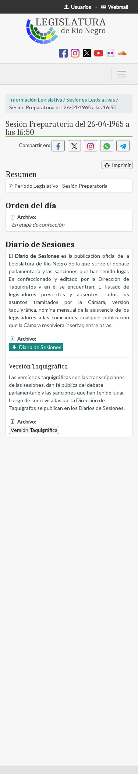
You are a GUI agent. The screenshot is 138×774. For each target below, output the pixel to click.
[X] (88, 52)
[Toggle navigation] (122, 74)
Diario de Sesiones (39, 347)
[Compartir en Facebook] (58, 145)
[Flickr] (112, 52)
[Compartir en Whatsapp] (106, 145)
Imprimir (121, 165)
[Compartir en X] (74, 145)
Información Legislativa (35, 99)
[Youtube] (100, 52)
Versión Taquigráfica (34, 430)
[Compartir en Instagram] (90, 145)
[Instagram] (76, 52)
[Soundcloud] (124, 52)
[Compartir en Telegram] (123, 145)
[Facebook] (65, 52)
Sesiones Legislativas (90, 99)
